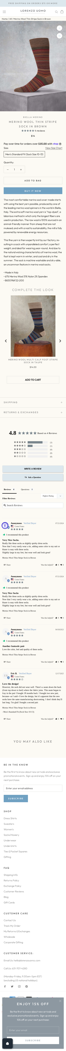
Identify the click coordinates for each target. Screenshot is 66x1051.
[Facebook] (5, 986)
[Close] (60, 1001)
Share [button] (8, 565)
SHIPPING (11, 402)
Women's (9, 829)
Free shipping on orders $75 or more (33, 3)
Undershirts (10, 845)
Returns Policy (11, 880)
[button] (57, 565)
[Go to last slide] (6, 341)
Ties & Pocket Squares (15, 851)
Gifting (7, 856)
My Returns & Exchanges (17, 931)
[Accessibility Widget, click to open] (5, 525)
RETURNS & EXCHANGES (21, 412)
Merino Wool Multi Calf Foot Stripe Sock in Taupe (33, 361)
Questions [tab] (25, 489)
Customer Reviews (14, 891)
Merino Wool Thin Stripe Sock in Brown (19, 558)
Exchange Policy (12, 885)
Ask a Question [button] (34, 477)
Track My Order (12, 925)
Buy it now (33, 191)
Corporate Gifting (13, 942)
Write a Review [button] (32, 469)
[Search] (56, 11)
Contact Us (10, 920)
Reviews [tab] (7, 489)
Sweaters (9, 823)
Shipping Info (11, 874)
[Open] (7, 1043)
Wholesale (9, 936)
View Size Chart (53, 147)
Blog (6, 896)
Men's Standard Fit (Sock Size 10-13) (24, 154)
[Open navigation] (4, 11)
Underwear (10, 840)
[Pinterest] (26, 986)
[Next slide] (60, 341)
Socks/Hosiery (11, 834)
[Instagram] (19, 986)
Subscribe (33, 1040)
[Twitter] (12, 986)
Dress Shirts (10, 818)
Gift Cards (9, 902)
